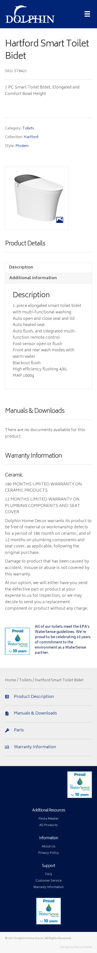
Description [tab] (21, 267)
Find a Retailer (49, 819)
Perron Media (83, 947)
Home (10, 680)
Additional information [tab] (33, 278)
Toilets (28, 128)
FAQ (48, 874)
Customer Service (49, 881)
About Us (48, 846)
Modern (22, 146)
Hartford (31, 137)
